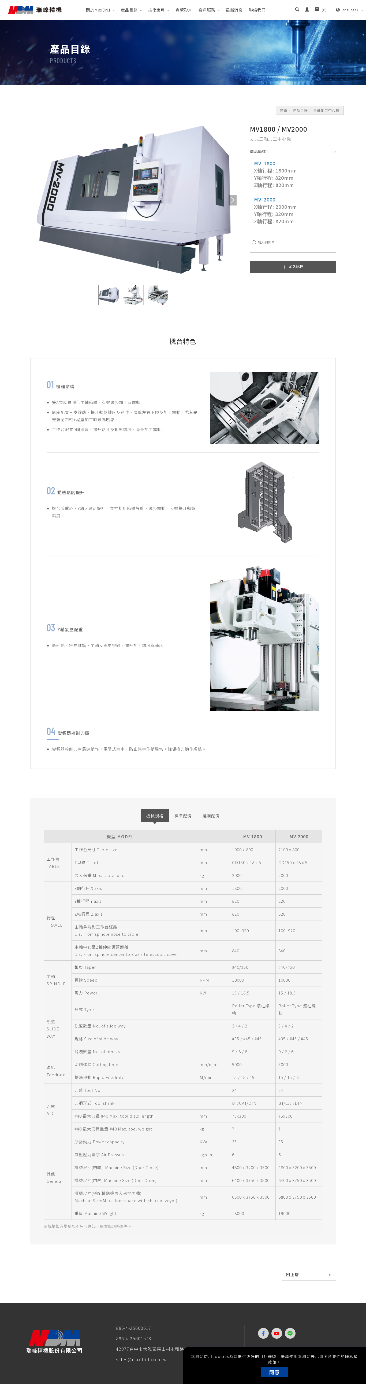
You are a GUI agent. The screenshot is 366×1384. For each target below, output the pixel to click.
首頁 (283, 110)
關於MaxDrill (98, 10)
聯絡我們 (257, 10)
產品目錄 (129, 10)
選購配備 (211, 815)
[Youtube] (278, 1333)
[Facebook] (264, 1333)
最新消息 (234, 10)
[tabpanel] (183, 52)
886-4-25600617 (133, 1328)
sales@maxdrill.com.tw (141, 1359)
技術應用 (156, 10)
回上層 (292, 1274)
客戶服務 (207, 10)
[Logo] (35, 9)
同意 (274, 1371)
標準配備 (183, 815)
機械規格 (154, 815)
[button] (297, 10)
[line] (291, 1333)
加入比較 (296, 266)
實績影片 (183, 10)
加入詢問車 (266, 242)
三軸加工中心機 (326, 110)
